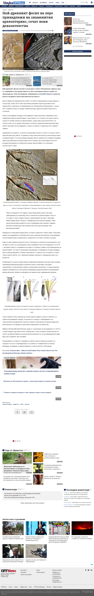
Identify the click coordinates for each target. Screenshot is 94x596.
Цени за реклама (26, 574)
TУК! (24, 495)
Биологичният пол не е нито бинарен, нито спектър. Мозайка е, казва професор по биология (81, 41)
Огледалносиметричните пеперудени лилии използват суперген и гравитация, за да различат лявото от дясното (53, 470)
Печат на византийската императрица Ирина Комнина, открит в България (80, 23)
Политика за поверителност (57, 577)
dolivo (67, 492)
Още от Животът (14, 450)
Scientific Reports (46, 94)
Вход (38, 570)
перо (22, 404)
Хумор (79, 6)
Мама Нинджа (57, 587)
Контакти (24, 570)
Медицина (49, 6)
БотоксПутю (69, 504)
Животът (34, 6)
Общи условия (57, 570)
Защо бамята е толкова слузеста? (82, 502)
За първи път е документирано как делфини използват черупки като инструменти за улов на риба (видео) (51, 82)
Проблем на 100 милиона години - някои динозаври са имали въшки (29, 381)
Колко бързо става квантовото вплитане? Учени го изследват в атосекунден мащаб (77, 498)
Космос (4, 6)
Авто (57, 2)
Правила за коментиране (56, 573)
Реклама (23, 572)
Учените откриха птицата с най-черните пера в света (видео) (27, 392)
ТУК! (33, 497)
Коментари (11, 489)
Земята (27, 6)
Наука (35, 2)
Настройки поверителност (57, 581)
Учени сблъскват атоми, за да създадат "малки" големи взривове (81, 31)
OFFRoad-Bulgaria (39, 587)
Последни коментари (77, 489)
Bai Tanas (68, 502)
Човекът (41, 6)
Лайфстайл (23, 587)
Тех (62, 2)
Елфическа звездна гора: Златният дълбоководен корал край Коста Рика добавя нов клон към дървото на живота (52, 458)
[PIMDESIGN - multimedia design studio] (86, 592)
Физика (11, 6)
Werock (49, 587)
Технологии (58, 6)
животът (16, 404)
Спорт (51, 2)
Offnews (43, 2)
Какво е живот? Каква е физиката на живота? (52, 477)
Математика (19, 6)
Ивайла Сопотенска (10, 30)
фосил (27, 404)
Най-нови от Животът (14, 74)
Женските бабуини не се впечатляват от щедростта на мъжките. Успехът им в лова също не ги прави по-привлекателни (21, 82)
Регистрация (41, 572)
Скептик (72, 6)
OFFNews (4, 587)
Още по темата (9, 358)
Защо (66, 6)
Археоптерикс (7, 404)
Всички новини (78, 51)
